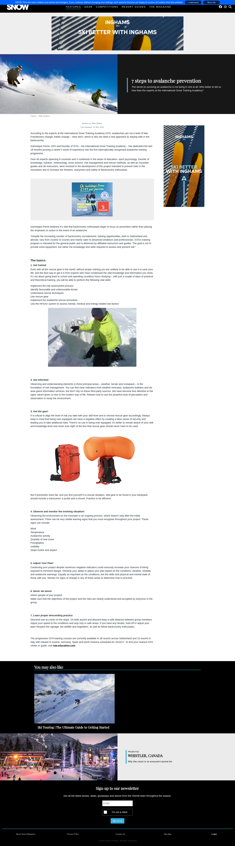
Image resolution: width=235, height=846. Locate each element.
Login (214, 834)
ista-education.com (64, 645)
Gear (88, 7)
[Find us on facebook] (220, 7)
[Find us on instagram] (225, 7)
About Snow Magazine (25, 834)
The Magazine (160, 7)
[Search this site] (230, 7)
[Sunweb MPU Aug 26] (92, 199)
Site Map (167, 834)
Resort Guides (134, 7)
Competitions (107, 7)
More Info (211, 2)
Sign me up (117, 821)
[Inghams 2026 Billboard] (117, 33)
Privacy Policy (73, 834)
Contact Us (120, 834)
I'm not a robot (119, 812)
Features (73, 7)
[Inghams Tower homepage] (184, 166)
